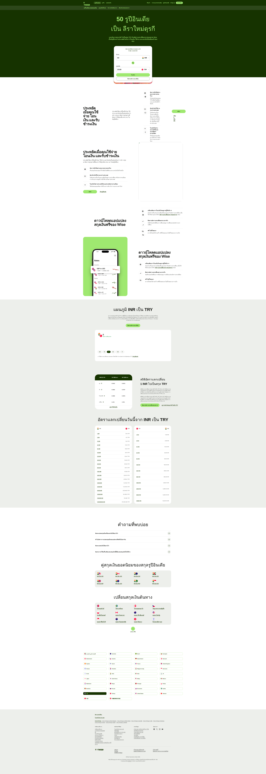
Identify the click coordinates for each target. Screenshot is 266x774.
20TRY (138, 452)
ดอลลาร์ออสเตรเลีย (121, 622)
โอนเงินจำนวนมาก (118, 733)
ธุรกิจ (103, 2)
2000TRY (138, 488)
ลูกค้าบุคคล (97, 2)
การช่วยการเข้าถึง (99, 741)
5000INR (99, 479)
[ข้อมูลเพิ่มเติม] (101, 383)
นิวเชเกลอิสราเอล (157, 622)
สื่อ (95, 732)
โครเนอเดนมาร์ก (138, 608)
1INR (98, 433)
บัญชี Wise (116, 730)
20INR (98, 445)
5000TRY (138, 494)
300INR (99, 460)
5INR (98, 437)
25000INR (99, 486)
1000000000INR (101, 502)
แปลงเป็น (118, 66)
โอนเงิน (133, 75)
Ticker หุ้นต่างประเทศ (138, 732)
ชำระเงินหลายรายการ (119, 739)
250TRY (138, 470)
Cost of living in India (147, 720)
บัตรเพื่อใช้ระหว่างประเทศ (119, 732)
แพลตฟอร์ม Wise (118, 736)
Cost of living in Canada (121, 722)
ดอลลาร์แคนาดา (120, 615)
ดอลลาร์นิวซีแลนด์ (139, 615)
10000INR (99, 483)
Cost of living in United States (123, 720)
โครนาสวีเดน (119, 608)
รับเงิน (115, 735)
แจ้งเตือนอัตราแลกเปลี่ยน (139, 736)
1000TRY (138, 482)
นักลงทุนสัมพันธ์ (98, 736)
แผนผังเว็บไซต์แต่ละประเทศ (139, 751)
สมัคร (178, 111)
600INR (99, 467)
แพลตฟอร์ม (108, 2)
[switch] (133, 62)
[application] (108, 344)
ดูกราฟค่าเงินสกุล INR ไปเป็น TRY (170, 405)
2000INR (99, 475)
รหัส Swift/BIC (137, 733)
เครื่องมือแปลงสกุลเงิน (138, 730)
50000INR (99, 490)
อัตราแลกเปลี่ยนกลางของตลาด (168, 214)
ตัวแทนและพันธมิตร (99, 738)
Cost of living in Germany (158, 720)
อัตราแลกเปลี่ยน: (98, 714)
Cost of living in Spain (111, 722)
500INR (99, 464)
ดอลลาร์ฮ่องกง (138, 622)
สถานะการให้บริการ (99, 735)
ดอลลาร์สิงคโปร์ (101, 622)
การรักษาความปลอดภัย (100, 730)
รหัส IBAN (136, 735)
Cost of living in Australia (136, 720)
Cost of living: (98, 720)
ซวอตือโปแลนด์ (101, 615)
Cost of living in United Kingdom (109, 720)
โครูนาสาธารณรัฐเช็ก (158, 608)
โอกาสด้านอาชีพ (98, 733)
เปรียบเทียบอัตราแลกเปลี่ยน (139, 738)
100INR (99, 452)
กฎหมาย (116, 749)
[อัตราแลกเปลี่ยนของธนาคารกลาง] (139, 49)
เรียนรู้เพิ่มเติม (174, 118)
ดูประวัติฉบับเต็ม (113, 407)
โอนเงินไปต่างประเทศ (119, 729)
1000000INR (100, 498)
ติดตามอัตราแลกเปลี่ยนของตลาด (150, 405)
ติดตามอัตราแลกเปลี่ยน (133, 78)
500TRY (138, 476)
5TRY (137, 440)
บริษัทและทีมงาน (98, 729)
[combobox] (145, 57)
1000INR (99, 471)
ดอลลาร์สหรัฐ (156, 615)
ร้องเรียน (116, 751)
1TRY (137, 434)
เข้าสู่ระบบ (172, 2)
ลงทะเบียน (179, 2)
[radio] (100, 352)
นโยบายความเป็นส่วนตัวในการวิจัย (141, 729)
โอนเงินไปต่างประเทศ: (100, 717)
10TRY (138, 446)
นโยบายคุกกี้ (155, 749)
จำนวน (117, 54)
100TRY (138, 464)
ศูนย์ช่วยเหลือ (98, 739)
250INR (99, 456)
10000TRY (138, 500)
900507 (130, 761)
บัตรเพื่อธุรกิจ (117, 738)
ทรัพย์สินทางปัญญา (118, 752)
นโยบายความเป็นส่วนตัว (139, 749)
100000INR (99, 494)
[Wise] (87, 3)
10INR (98, 441)
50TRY (138, 458)
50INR (98, 448)
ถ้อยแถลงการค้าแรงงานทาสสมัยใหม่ (160, 751)
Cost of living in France (100, 722)
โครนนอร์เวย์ (100, 608)
